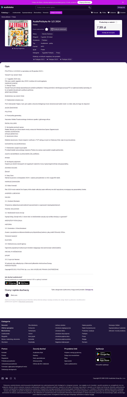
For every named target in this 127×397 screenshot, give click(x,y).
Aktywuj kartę (37, 361)
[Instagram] (11, 378)
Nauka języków (87, 325)
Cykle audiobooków (70, 364)
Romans (84, 342)
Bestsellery (37, 13)
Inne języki (31, 336)
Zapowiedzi (68, 361)
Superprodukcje (27, 13)
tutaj (92, 394)
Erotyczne (31, 328)
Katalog (4, 12)
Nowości (45, 13)
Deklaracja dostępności (9, 369)
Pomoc (3, 355)
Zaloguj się (121, 7)
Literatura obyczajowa (62, 334)
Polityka (35, 24)
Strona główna (5, 17)
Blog (65, 358)
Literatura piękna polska (63, 339)
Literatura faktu (60, 331)
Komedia (31, 339)
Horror (30, 334)
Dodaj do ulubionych (60, 29)
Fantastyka (32, 331)
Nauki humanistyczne (88, 328)
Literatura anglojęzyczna (63, 328)
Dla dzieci (4, 342)
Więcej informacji (84, 2)
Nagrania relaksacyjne (62, 342)
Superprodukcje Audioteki (117, 328)
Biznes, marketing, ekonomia (10, 339)
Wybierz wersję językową (72, 353)
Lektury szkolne (60, 325)
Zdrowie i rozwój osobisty (117, 331)
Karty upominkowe (39, 358)
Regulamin (4, 358)
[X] (15, 378)
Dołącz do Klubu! (56, 12)
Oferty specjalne (7, 328)
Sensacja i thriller (114, 325)
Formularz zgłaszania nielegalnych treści (14, 367)
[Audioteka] (7, 7)
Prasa (14, 17)
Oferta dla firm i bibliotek (41, 364)
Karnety (35, 355)
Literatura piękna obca (62, 336)
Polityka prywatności (8, 361)
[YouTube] (7, 378)
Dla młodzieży (32, 325)
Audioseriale (17, 13)
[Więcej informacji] (116, 22)
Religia (84, 339)
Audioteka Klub (38, 353)
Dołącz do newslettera (71, 355)
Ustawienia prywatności (9, 364)
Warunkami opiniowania (26, 302)
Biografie (4, 336)
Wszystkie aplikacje (102, 365)
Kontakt (4, 353)
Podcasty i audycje (88, 331)
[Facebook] (2, 378)
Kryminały (31, 342)
